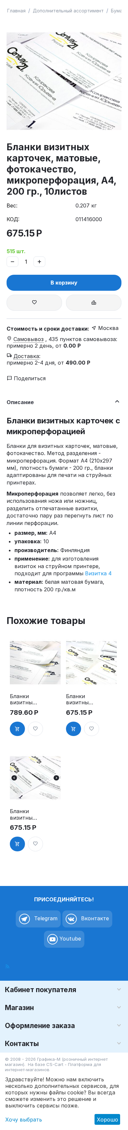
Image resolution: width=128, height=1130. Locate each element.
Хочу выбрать (23, 1119)
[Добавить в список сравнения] (93, 303)
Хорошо (107, 1119)
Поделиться (29, 378)
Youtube (69, 938)
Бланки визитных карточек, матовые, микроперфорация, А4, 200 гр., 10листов (23, 814)
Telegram (44, 918)
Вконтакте (94, 918)
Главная (16, 10)
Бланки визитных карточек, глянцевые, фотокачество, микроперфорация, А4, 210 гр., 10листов (24, 699)
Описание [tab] (20, 402)
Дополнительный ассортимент (68, 10)
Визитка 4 (98, 573)
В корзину (64, 282)
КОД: (13, 219)
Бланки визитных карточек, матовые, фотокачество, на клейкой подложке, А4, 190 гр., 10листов (80, 699)
